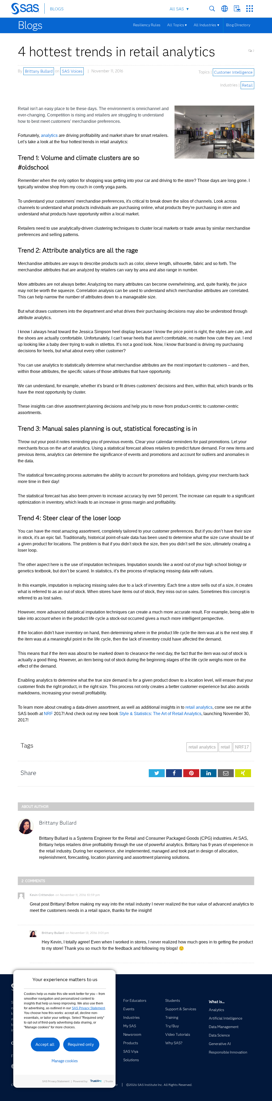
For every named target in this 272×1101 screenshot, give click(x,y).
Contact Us (237, 8)
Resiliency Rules (146, 25)
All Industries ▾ (206, 25)
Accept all (44, 1044)
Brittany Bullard (39, 71)
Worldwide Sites (224, 8)
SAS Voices (72, 71)
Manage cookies (65, 1061)
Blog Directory (238, 25)
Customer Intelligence (233, 72)
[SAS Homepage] (27, 9)
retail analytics (198, 707)
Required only (81, 1044)
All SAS (176, 8)
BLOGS (56, 8)
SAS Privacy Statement (88, 1008)
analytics (49, 135)
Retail (247, 85)
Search (212, 8)
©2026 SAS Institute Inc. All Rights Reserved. (159, 1085)
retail (225, 747)
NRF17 (242, 747)
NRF (49, 713)
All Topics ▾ (177, 25)
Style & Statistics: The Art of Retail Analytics (160, 713)
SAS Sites (249, 8)
